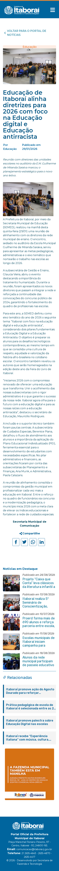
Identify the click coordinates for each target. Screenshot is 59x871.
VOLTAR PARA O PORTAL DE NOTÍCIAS (26, 32)
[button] (52, 10)
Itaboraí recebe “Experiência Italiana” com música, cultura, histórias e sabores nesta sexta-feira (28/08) (30, 737)
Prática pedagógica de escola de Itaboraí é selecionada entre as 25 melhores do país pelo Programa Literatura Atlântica (31, 706)
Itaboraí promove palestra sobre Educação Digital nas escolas (29, 722)
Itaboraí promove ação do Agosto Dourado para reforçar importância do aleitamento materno (30, 691)
